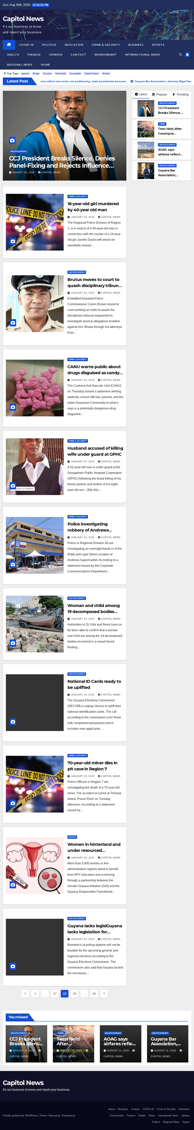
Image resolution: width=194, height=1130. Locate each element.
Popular (161, 94)
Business (135, 45)
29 (74, 994)
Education (74, 45)
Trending (182, 94)
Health (13, 54)
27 (55, 994)
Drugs (36, 73)
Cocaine (47, 73)
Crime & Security (106, 45)
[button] (180, 54)
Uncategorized (167, 103)
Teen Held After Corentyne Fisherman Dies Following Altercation (63, 162)
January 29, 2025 (83, 694)
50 (94, 994)
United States (91, 73)
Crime (13, 151)
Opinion (55, 54)
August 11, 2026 (118, 1050)
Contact (78, 54)
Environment (106, 54)
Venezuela (60, 73)
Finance (34, 54)
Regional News (20, 64)
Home (45, 64)
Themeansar (68, 1115)
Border (106, 73)
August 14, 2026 (24, 172)
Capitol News (23, 19)
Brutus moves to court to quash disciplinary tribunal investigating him (94, 285)
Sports (158, 45)
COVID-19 (26, 45)
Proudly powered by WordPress (20, 1115)
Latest (143, 94)
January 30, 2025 (83, 217)
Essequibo (75, 73)
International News (142, 54)
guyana (25, 73)
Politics (49, 45)
